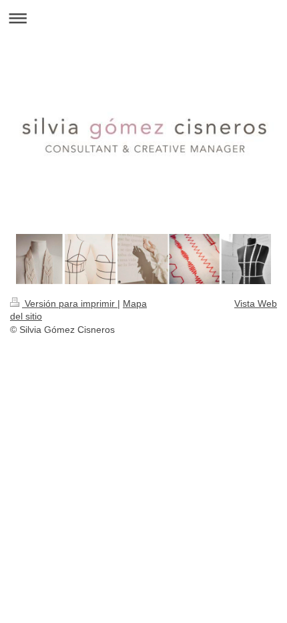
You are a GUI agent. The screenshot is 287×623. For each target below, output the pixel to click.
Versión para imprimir (69, 303)
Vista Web (255, 303)
